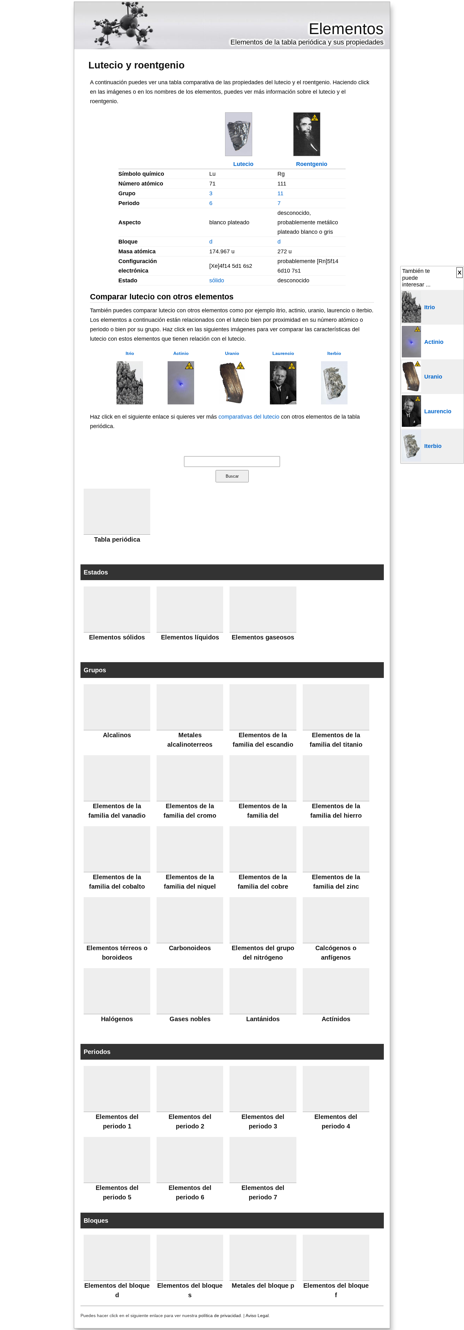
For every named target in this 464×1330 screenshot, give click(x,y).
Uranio (232, 353)
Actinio (181, 353)
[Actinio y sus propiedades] (181, 402)
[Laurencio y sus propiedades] (283, 402)
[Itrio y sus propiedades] (129, 402)
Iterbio (334, 353)
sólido (216, 280)
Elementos (346, 29)
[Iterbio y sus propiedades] (334, 402)
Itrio (130, 353)
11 (280, 193)
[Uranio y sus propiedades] (232, 402)
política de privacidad (220, 1315)
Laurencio (283, 353)
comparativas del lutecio (248, 417)
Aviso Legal (257, 1315)
